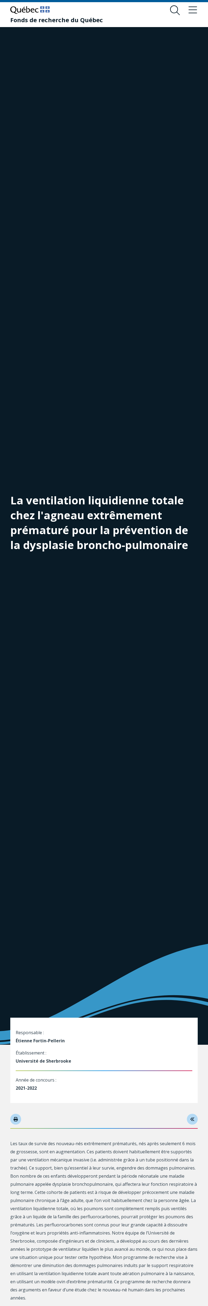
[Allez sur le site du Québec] (30, 10)
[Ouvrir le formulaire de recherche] (175, 10)
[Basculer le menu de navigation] (193, 10)
